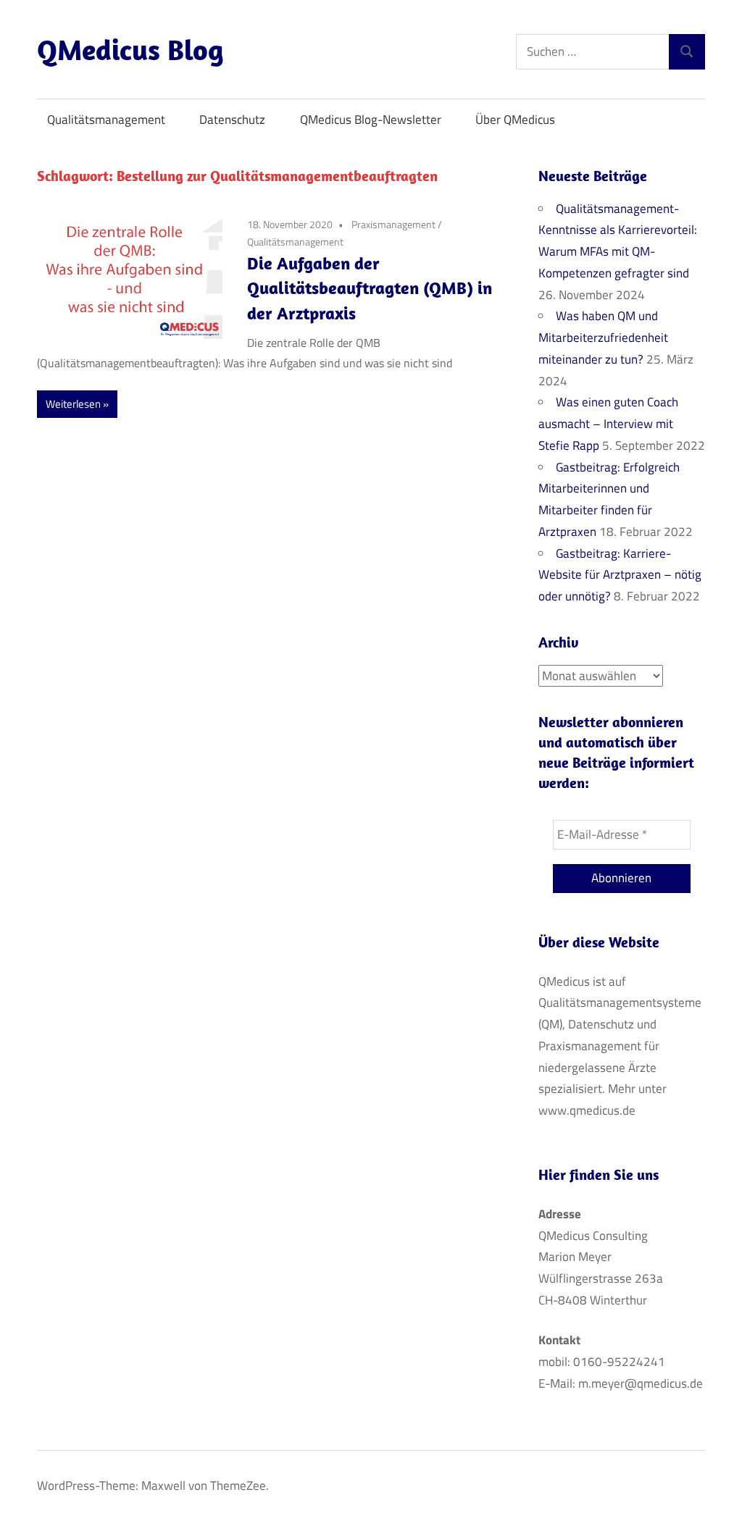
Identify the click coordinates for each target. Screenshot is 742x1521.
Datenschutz (232, 119)
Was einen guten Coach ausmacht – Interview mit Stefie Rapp (608, 424)
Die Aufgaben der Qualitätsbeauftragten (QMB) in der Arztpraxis (369, 288)
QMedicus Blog (130, 49)
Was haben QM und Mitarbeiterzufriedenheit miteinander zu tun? (603, 337)
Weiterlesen (73, 403)
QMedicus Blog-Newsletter (370, 119)
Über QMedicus (515, 119)
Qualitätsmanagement (106, 119)
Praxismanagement (393, 224)
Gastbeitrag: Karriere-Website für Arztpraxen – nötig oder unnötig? (619, 575)
